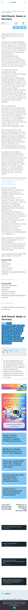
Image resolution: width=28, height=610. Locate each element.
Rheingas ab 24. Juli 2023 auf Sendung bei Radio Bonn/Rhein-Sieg (21, 508)
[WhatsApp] (24, 27)
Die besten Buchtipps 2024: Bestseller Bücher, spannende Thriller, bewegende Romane (13, 478)
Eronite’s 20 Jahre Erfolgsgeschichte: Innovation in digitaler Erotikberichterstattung (12, 438)
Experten (20, 326)
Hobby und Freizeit (11, 11)
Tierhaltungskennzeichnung (12, 341)
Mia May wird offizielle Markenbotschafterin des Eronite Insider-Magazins (12, 451)
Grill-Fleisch (18, 331)
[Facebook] (14, 27)
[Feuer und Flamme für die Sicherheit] (14, 519)
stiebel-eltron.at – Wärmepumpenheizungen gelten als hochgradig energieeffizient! (12, 492)
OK (14, 607)
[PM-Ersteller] (3, 23)
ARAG (9, 323)
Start (3, 11)
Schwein (20, 338)
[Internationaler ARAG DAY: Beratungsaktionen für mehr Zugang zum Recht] (14, 552)
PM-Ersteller (7, 23)
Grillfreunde (6, 333)
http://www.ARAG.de (8, 280)
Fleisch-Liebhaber (8, 328)
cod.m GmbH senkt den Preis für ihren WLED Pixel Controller (7, 507)
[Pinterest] (21, 27)
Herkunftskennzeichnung (11, 336)
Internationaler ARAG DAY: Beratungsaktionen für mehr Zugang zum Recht (14, 561)
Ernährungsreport (9, 326)
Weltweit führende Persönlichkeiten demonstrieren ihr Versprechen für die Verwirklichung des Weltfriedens (13, 581)
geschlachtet (7, 331)
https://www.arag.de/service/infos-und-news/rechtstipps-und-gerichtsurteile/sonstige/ (13, 182)
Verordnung (6, 343)
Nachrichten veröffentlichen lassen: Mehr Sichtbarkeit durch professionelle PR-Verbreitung (13, 464)
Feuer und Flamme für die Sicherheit (12, 527)
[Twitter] (17, 27)
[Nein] (26, 605)
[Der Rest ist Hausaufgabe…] (14, 536)
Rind (14, 338)
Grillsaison (17, 333)
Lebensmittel (6, 338)
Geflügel (19, 328)
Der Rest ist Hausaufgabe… (10, 543)
